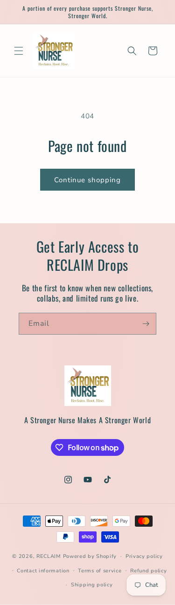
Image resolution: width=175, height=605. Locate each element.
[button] (18, 51)
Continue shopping (87, 180)
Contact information (43, 570)
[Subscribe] (145, 324)
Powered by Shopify (90, 556)
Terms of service (99, 570)
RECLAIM (48, 556)
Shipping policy (92, 584)
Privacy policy (144, 556)
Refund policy (148, 570)
